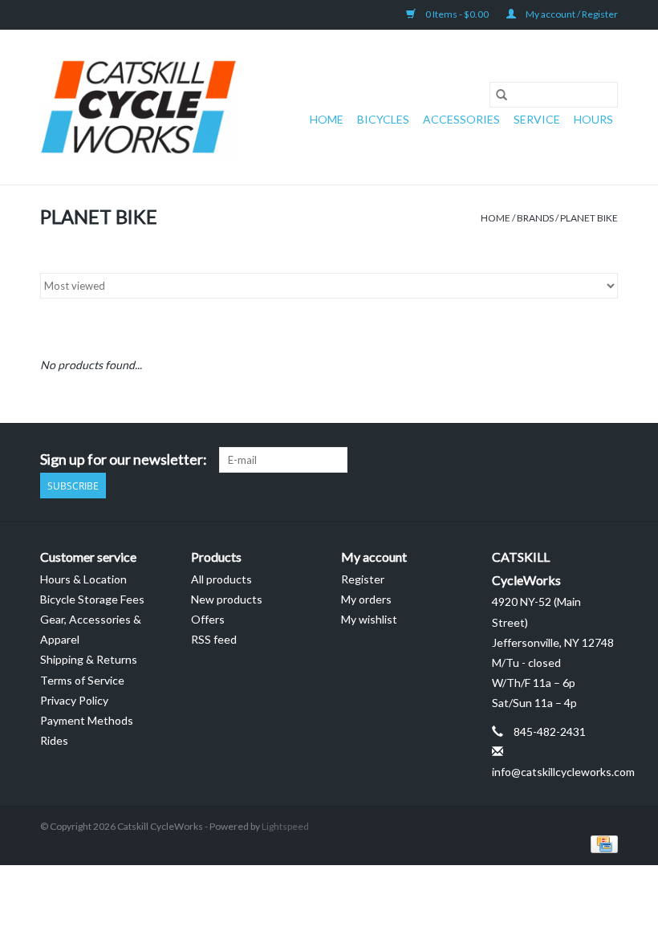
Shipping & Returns (88, 659)
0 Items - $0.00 (457, 14)
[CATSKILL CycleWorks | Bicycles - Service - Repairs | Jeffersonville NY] (138, 107)
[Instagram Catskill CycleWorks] (605, 460)
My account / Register (571, 14)
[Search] (501, 95)
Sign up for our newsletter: (123, 459)
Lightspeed (285, 826)
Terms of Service (82, 680)
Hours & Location (83, 579)
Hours (593, 119)
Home (326, 119)
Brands (535, 218)
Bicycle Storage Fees (92, 599)
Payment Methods (86, 720)
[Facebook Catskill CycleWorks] (577, 460)
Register (362, 579)
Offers (208, 619)
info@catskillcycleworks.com (563, 771)
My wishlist (369, 619)
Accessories (461, 119)
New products (226, 599)
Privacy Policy (74, 700)
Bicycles (383, 119)
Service (537, 119)
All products (221, 579)
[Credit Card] (601, 843)
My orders (366, 599)
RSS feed (214, 639)
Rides (54, 740)
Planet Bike (589, 218)
